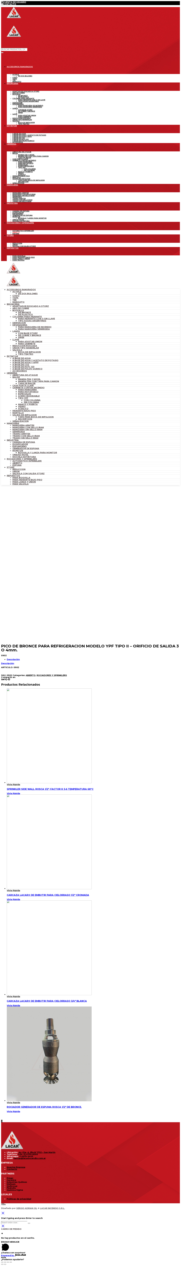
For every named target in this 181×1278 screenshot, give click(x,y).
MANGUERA (13, 423)
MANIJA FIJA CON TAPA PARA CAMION (38, 381)
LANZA (16, 331)
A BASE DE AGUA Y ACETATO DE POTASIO (35, 360)
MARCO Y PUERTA (28, 404)
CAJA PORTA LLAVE (23, 385)
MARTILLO (18, 413)
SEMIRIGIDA (18, 431)
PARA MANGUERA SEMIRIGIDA (34, 329)
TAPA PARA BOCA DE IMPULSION (36, 417)
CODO (15, 295)
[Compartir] (5, 1262)
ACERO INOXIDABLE (29, 396)
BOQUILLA (18, 310)
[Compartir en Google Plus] (7, 679)
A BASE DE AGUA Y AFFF (25, 362)
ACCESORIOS (19, 371)
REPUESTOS (13, 475)
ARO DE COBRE (20, 308)
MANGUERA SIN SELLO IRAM (27, 429)
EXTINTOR (12, 356)
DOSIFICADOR (20, 444)
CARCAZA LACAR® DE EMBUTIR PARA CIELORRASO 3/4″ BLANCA (47, 1001)
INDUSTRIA (13, 440)
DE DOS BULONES (28, 293)
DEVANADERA (19, 325)
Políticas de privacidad (19, 1199)
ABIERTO (17, 463)
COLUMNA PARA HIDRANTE (27, 316)
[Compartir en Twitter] (3, 679)
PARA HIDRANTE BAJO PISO (27, 479)
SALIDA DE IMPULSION (24, 415)
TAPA (15, 298)
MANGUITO (18, 302)
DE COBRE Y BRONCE (29, 335)
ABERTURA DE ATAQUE (25, 375)
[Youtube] (3, 1204)
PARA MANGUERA (27, 389)
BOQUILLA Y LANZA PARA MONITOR (37, 452)
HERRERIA (12, 373)
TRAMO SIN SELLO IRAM (25, 438)
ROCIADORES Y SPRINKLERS (22, 459)
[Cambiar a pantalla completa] (8, 1262)
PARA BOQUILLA (21, 477)
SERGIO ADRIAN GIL (26, 1208)
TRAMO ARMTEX (21, 434)
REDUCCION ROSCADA (24, 346)
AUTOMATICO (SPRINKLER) (27, 461)
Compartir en (8, 677)
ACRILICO (23, 408)
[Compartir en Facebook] (1, 679)
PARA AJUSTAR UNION (30, 341)
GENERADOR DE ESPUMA (25, 448)
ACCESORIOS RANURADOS (21, 289)
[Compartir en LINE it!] (9, 679)
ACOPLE (16, 291)
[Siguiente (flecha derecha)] (5, 1264)
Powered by (8, 1255)
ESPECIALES (24, 394)
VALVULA (17, 350)
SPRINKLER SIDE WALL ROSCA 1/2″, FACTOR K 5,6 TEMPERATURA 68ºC (50, 789)
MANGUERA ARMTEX (23, 425)
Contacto (12, 1169)
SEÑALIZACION (20, 421)
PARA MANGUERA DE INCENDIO (34, 327)
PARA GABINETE (26, 343)
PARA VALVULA (20, 484)
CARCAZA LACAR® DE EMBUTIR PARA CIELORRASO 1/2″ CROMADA (48, 895)
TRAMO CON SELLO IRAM (26, 436)
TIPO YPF (23, 398)
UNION (16, 471)
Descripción (13, 659)
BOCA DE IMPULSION (29, 352)
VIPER (21, 337)
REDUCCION (18, 469)
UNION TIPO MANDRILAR (25, 348)
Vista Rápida (13, 784)
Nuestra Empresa (16, 1167)
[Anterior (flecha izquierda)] (2, 1264)
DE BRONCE (24, 312)
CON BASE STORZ (28, 333)
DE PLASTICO (25, 314)
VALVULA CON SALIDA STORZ (28, 473)
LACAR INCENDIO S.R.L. (52, 1208)
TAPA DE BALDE (26, 383)
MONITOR (17, 450)
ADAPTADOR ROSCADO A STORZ (30, 306)
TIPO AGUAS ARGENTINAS (32, 320)
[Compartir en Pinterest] (5, 679)
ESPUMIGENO (19, 446)
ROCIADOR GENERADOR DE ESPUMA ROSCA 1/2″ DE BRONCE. (44, 1107)
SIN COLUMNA (31, 402)
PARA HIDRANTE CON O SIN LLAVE (36, 318)
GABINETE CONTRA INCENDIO (28, 387)
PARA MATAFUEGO (28, 391)
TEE (14, 300)
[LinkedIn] (5, 1204)
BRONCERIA (13, 304)
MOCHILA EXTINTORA (24, 457)
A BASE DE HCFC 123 (23, 366)
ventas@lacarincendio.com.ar (30, 1158)
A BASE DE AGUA (21, 358)
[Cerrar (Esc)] (2, 1262)
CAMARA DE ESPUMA (23, 442)
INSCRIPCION (25, 419)
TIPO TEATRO (25, 354)
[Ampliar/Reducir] (11, 1262)
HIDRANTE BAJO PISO (24, 410)
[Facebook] (1, 1204)
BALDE (16, 377)
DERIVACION (19, 323)
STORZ (10, 467)
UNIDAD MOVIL (20, 454)
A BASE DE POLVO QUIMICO (27, 369)
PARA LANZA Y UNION (24, 482)
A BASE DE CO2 (20, 364)
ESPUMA (16, 465)
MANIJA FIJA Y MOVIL (29, 379)
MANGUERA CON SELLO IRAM (28, 427)
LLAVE (15, 339)
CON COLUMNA (32, 400)
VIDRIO (22, 406)
